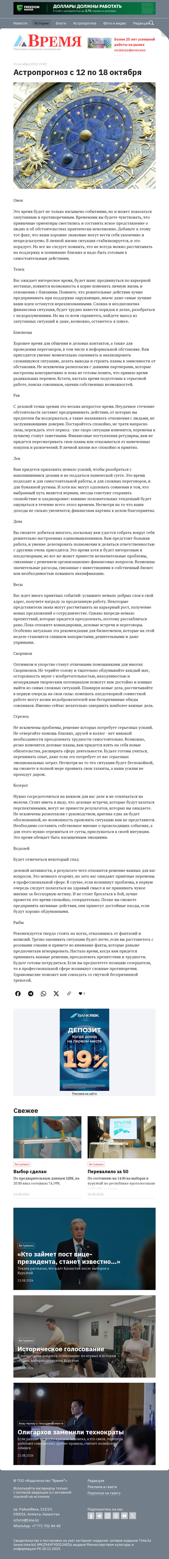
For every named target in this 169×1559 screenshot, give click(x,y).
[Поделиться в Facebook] (17, 993)
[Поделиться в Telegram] (30, 993)
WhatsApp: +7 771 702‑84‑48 (37, 1526)
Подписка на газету (104, 1493)
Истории (41, 23)
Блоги (61, 23)
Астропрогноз (84, 23)
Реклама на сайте (84, 1094)
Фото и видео (114, 23)
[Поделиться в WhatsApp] (43, 993)
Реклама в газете (102, 1487)
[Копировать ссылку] (69, 993)
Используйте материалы (34, 1488)
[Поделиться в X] (56, 993)
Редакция (141, 23)
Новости (20, 23)
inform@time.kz (26, 1520)
